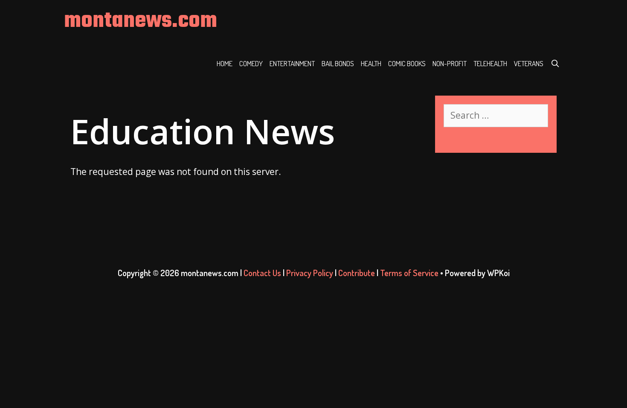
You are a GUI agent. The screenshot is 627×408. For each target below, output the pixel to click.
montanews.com (140, 21)
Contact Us (262, 272)
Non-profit (450, 63)
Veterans (528, 63)
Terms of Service (409, 272)
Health (371, 63)
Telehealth (490, 63)
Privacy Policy (309, 272)
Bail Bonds (338, 63)
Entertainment (292, 63)
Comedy (251, 63)
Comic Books (407, 63)
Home (224, 63)
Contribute (356, 272)
